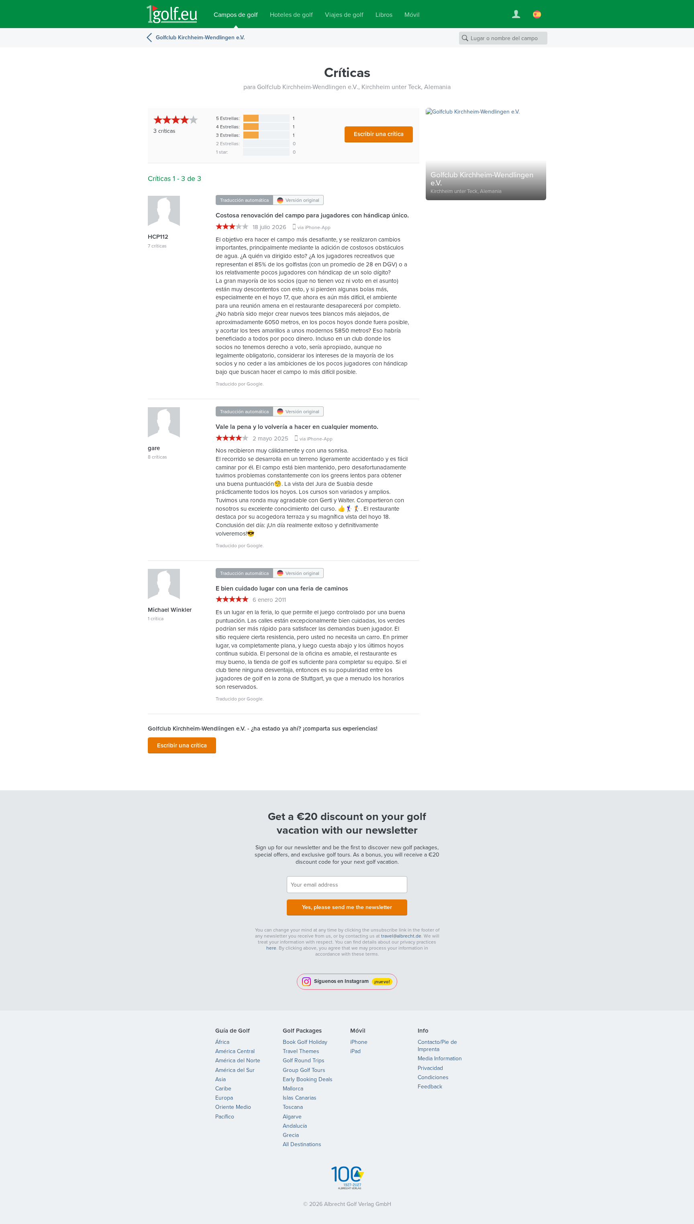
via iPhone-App (314, 227)
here (271, 947)
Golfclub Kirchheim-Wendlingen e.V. (200, 37)
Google (255, 383)
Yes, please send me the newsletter (347, 907)
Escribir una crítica (379, 134)
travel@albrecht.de (401, 935)
